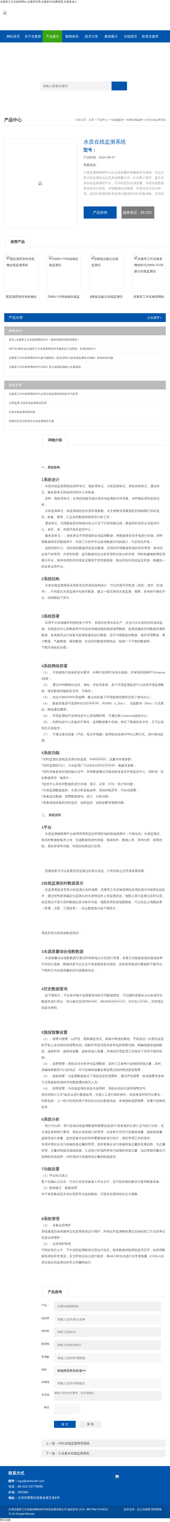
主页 (91, 119)
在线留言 (130, 36)
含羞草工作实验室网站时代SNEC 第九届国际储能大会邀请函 (45, 366)
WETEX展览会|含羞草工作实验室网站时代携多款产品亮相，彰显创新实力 (52, 348)
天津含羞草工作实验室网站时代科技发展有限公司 (37, 1509)
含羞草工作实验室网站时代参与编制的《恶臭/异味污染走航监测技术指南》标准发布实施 (61, 357)
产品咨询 (100, 212)
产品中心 (102, 119)
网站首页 (13, 36)
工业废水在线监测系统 (73, 1453)
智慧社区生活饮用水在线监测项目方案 (31, 421)
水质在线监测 (134, 119)
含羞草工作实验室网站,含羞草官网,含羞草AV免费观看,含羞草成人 (38, 1)
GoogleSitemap (25, 1513)
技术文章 (91, 36)
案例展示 (111, 36)
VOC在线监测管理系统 (74, 1443)
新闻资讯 (72, 36)
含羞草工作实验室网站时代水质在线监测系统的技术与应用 (43, 393)
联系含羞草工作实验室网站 (150, 38)
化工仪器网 (143, 1509)
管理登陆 (156, 1509)
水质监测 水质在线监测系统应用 (28, 402)
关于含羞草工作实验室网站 (33, 38)
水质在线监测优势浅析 (22, 412)
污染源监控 (117, 119)
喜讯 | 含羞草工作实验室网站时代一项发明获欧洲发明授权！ (44, 339)
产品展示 (52, 36)
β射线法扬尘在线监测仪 (106, 296)
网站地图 (5, 1520)
